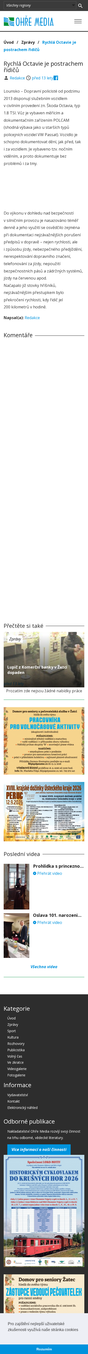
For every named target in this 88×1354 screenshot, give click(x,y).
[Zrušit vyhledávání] (80, 5)
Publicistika (16, 1050)
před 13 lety (42, 78)
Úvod (9, 42)
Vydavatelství (17, 1095)
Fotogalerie (16, 1075)
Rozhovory (15, 1043)
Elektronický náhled (22, 1107)
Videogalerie (17, 1068)
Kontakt (13, 1101)
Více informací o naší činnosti (38, 1149)
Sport (11, 1031)
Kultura (13, 1037)
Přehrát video (49, 873)
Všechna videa (44, 966)
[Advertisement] (44, 189)
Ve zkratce (15, 1062)
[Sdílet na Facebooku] (55, 78)
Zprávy (28, 42)
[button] (8, 1336)
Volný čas (14, 1056)
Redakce (18, 78)
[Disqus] (44, 410)
